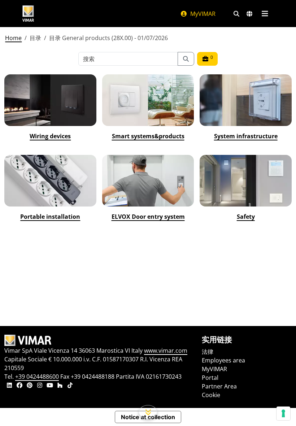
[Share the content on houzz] (60, 386)
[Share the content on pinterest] (29, 386)
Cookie (211, 395)
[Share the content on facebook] (19, 386)
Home (13, 38)
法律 (207, 352)
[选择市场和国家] (249, 13)
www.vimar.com (165, 351)
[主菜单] (265, 13)
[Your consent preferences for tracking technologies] (283, 413)
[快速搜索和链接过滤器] (236, 13)
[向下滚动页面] (148, 412)
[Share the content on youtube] (49, 386)
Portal (210, 378)
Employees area (223, 360)
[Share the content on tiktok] (70, 386)
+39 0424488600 (37, 377)
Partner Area (219, 386)
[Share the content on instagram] (39, 386)
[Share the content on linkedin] (9, 386)
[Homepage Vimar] (28, 13)
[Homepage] (98, 340)
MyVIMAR (202, 14)
